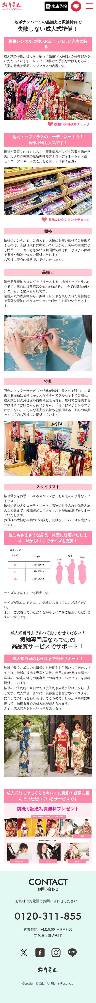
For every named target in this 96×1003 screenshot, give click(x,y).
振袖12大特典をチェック (72, 124)
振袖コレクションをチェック (69, 219)
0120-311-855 (48, 916)
